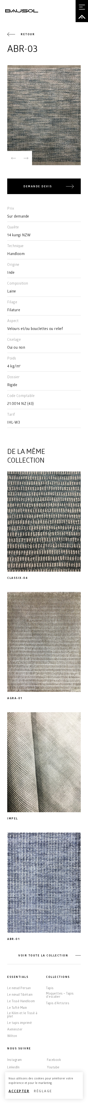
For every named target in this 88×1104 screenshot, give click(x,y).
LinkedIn (13, 1068)
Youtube (53, 1068)
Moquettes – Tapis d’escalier (60, 996)
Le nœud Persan (19, 988)
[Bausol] (21, 10)
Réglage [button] (43, 1092)
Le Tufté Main (17, 1008)
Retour (28, 34)
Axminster (15, 1030)
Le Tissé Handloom (21, 1001)
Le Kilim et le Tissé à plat (22, 1015)
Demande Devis (37, 186)
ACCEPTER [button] (19, 1092)
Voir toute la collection (43, 956)
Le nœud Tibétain (19, 995)
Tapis (50, 988)
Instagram (14, 1060)
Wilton (12, 1036)
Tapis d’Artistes (57, 1003)
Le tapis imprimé (19, 1023)
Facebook (54, 1060)
